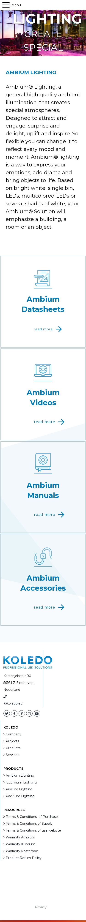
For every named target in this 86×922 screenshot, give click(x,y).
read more (43, 329)
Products (13, 748)
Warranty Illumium (20, 844)
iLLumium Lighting (21, 782)
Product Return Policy (24, 858)
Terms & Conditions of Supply (29, 823)
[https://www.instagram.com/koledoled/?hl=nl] (29, 714)
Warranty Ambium (20, 837)
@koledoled (12, 703)
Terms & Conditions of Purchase (32, 817)
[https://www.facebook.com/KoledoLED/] (14, 714)
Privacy (41, 907)
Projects (12, 741)
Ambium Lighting (20, 775)
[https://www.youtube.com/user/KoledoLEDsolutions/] (37, 714)
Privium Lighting (19, 789)
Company (13, 734)
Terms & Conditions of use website (33, 830)
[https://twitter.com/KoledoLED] (6, 714)
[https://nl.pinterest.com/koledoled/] (22, 714)
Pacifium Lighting (20, 796)
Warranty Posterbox (22, 851)
